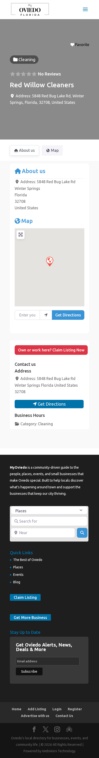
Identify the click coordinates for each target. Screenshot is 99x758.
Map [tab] (55, 150)
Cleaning (45, 424)
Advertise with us (35, 716)
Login (57, 709)
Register (75, 709)
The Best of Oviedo (27, 560)
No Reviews (49, 73)
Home (16, 709)
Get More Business (30, 617)
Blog (16, 582)
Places (18, 567)
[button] (49, 261)
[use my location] (46, 315)
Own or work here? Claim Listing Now (51, 350)
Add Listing (37, 709)
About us (33, 171)
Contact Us (64, 716)
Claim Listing (25, 597)
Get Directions (68, 315)
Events (18, 575)
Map (27, 221)
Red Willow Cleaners (42, 84)
